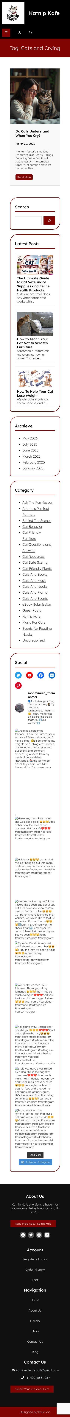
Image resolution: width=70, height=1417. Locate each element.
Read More (24, 177)
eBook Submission (36, 604)
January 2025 (32, 468)
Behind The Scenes (36, 520)
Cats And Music (34, 580)
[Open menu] (6, 33)
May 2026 (30, 438)
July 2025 (29, 444)
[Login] (19, 32)
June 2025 (30, 450)
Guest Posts (31, 610)
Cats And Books (34, 574)
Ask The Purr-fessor (37, 503)
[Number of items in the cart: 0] (30, 32)
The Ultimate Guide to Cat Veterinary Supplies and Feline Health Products (33, 284)
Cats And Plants (34, 592)
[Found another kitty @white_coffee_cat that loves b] (35, 1129)
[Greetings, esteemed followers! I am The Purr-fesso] (35, 749)
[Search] (49, 220)
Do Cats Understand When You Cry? (32, 133)
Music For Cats (33, 622)
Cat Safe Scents (34, 562)
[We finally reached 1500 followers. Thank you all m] (35, 1003)
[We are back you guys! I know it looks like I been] (35, 920)
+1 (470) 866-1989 (37, 1377)
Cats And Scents (35, 598)
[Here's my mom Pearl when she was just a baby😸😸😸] (35, 791)
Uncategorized (33, 640)
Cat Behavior (32, 526)
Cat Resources (33, 556)
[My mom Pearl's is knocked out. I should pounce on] (35, 961)
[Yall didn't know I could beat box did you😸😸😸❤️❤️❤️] (35, 1045)
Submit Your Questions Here (32, 1389)
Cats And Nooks (35, 586)
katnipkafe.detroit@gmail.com (37, 1370)
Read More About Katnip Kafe (33, 1223)
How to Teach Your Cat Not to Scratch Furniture (32, 343)
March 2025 (31, 456)
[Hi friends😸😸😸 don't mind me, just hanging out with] (35, 878)
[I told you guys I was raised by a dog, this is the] (35, 1087)
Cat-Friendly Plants (37, 568)
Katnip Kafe (44, 13)
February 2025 (33, 462)
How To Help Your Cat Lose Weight (35, 393)
